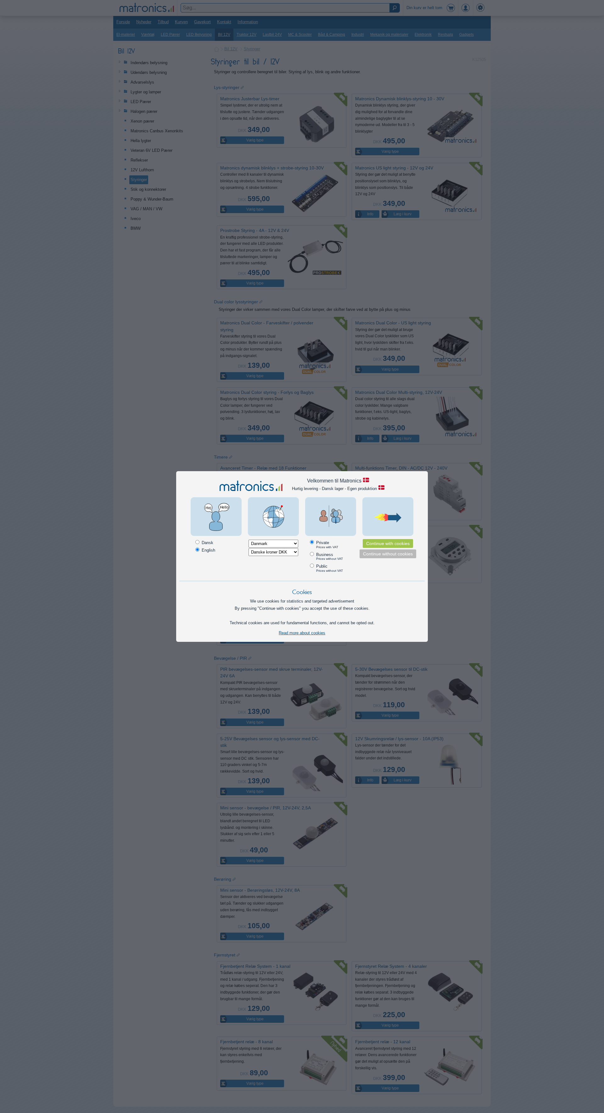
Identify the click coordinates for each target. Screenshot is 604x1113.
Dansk (206, 542)
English (207, 550)
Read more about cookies (302, 633)
